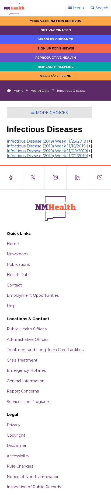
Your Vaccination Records (55, 21)
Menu (78, 7)
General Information (25, 381)
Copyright (16, 435)
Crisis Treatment (22, 360)
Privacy (13, 424)
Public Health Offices (27, 329)
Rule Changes (20, 466)
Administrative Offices (27, 339)
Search (101, 7)
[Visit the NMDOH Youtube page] (100, 177)
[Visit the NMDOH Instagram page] (55, 177)
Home (18, 91)
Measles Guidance (55, 39)
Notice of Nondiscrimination (33, 476)
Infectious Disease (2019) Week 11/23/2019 (46, 141)
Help (11, 305)
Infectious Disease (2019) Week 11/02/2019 (47, 155)
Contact (14, 285)
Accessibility (18, 456)
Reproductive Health (55, 57)
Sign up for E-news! (55, 48)
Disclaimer (16, 445)
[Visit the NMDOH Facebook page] (11, 177)
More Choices (51, 112)
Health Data (40, 91)
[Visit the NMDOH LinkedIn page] (78, 177)
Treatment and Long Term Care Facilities (45, 349)
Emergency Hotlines (26, 370)
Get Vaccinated (55, 30)
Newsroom (17, 254)
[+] (89, 141)
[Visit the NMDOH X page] (33, 177)
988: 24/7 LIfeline (55, 76)
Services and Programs (28, 401)
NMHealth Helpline (56, 67)
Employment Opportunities (33, 295)
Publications (18, 264)
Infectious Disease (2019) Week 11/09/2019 (47, 150)
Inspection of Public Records (34, 487)
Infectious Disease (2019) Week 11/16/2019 (46, 146)
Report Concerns (23, 391)
